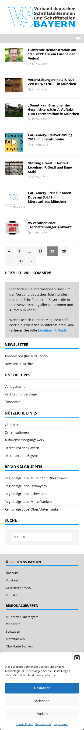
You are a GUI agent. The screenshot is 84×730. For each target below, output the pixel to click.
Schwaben (13, 631)
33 (21, 261)
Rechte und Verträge (21, 394)
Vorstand (12, 580)
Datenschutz (43, 724)
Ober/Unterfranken (19, 646)
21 (40, 251)
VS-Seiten (12, 424)
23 (64, 251)
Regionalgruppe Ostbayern (26, 486)
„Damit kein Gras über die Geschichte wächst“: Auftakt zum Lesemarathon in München (53, 109)
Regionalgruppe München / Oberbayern (36, 478)
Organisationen (17, 432)
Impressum (61, 724)
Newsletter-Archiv (19, 364)
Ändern (42, 714)
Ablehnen (42, 701)
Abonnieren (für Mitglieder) (26, 356)
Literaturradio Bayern (21, 455)
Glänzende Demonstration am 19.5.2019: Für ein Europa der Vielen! (52, 54)
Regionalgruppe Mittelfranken (28, 501)
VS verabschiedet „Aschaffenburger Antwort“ (50, 225)
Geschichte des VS (18, 588)
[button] (77, 657)
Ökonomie (13, 402)
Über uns (12, 573)
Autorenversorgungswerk (24, 440)
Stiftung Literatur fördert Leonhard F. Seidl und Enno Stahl (50, 167)
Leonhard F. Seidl (52, 330)
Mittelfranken (15, 639)
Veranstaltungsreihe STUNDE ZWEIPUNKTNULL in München (52, 81)
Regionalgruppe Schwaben (26, 493)
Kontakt (11, 595)
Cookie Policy (24, 724)
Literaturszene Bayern (22, 448)
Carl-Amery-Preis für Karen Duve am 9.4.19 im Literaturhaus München (49, 197)
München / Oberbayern (22, 617)
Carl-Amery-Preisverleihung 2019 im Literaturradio (50, 137)
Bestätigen (42, 688)
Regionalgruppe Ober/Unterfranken (33, 509)
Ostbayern (13, 624)
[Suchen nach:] (42, 537)
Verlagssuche (15, 386)
